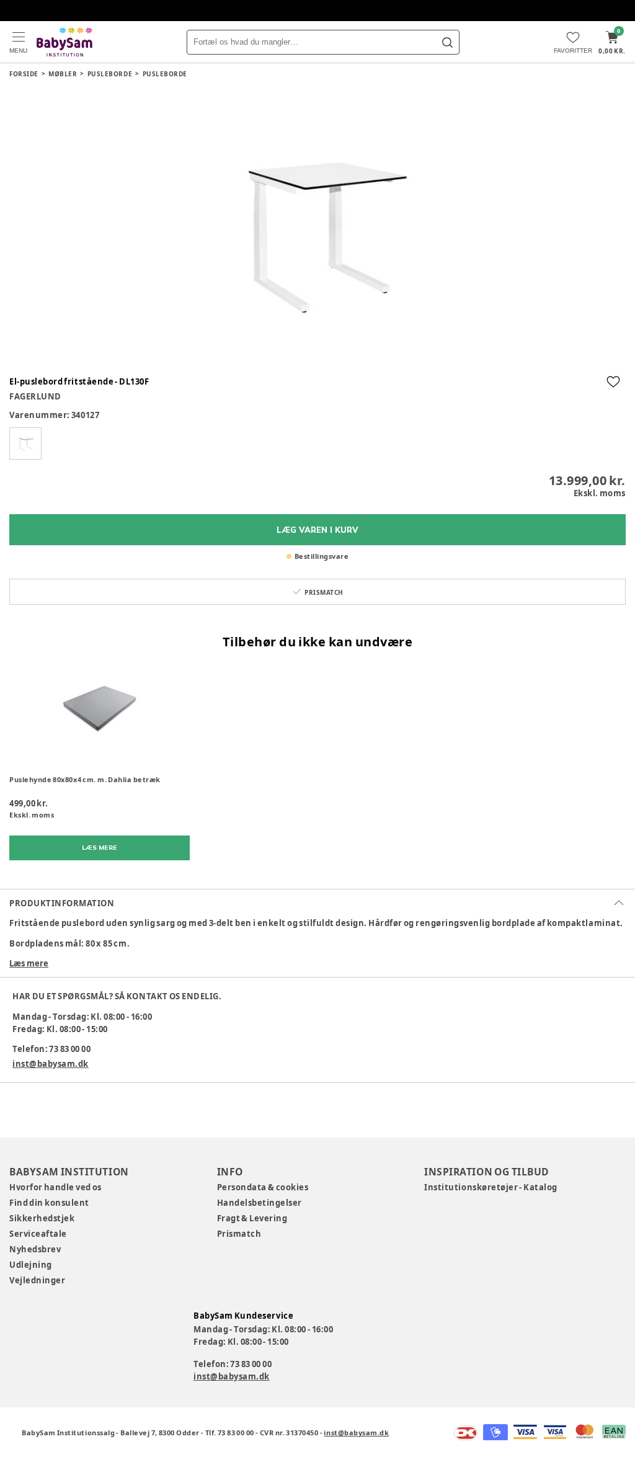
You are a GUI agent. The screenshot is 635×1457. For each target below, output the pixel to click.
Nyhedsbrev (35, 1249)
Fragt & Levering (252, 1218)
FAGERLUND (35, 396)
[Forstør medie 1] (317, 228)
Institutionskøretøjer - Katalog (490, 1187)
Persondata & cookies (263, 1187)
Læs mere (28, 963)
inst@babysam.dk (50, 1063)
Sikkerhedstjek (41, 1218)
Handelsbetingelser (259, 1202)
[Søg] (447, 42)
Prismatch (239, 1233)
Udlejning (30, 1264)
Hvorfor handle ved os (55, 1187)
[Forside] (64, 41)
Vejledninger (37, 1280)
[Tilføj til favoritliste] (613, 381)
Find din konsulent (49, 1202)
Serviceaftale (38, 1233)
